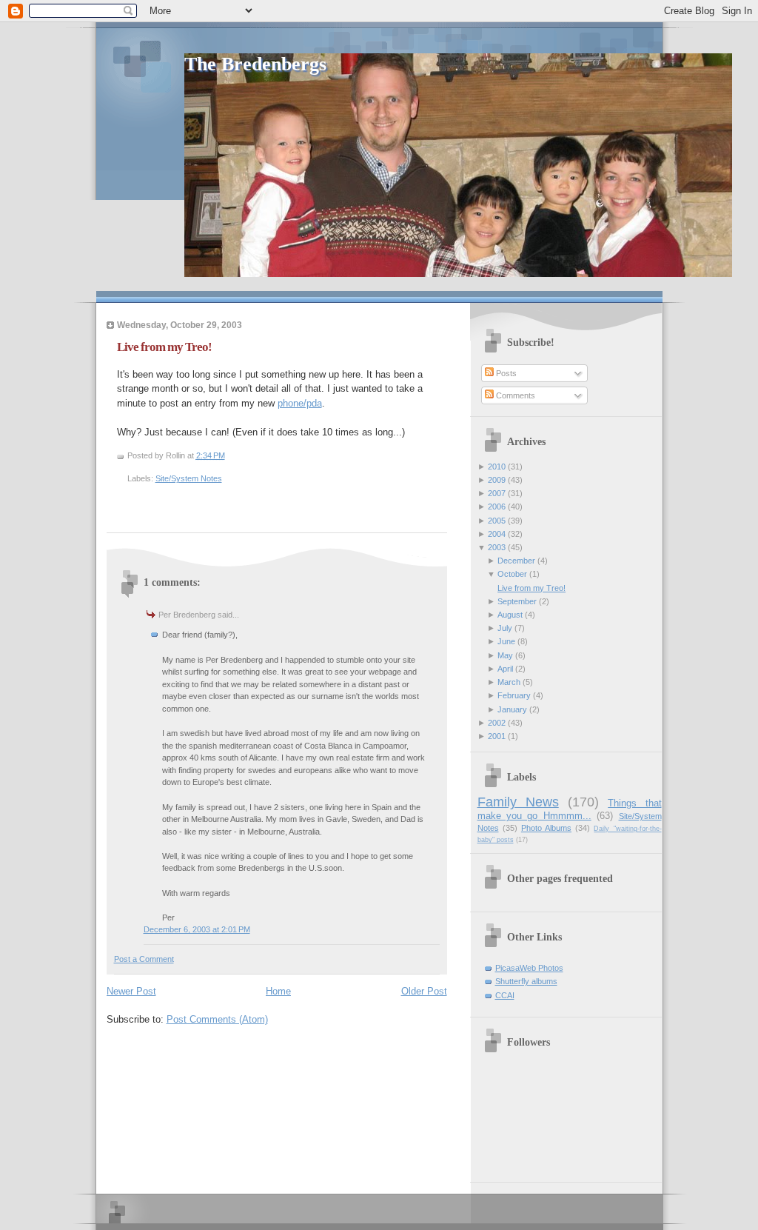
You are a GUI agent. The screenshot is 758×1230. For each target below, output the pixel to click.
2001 (497, 736)
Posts (505, 373)
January (512, 709)
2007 (497, 493)
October (512, 573)
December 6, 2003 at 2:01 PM (197, 929)
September (517, 601)
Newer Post (131, 991)
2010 (497, 466)
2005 (497, 520)
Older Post (424, 991)
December (516, 560)
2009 (497, 479)
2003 (497, 547)
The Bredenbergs (255, 64)
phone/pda (300, 403)
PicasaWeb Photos (529, 967)
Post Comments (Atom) (217, 1019)
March (508, 682)
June (506, 641)
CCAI (504, 995)
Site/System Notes (188, 478)
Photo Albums (546, 827)
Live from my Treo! (164, 347)
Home (278, 991)
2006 (497, 506)
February (514, 695)
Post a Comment (144, 959)
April (505, 668)
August (510, 614)
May (505, 655)
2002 (497, 722)
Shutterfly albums (526, 981)
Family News (518, 802)
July (504, 628)
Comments (514, 395)
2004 (497, 533)
